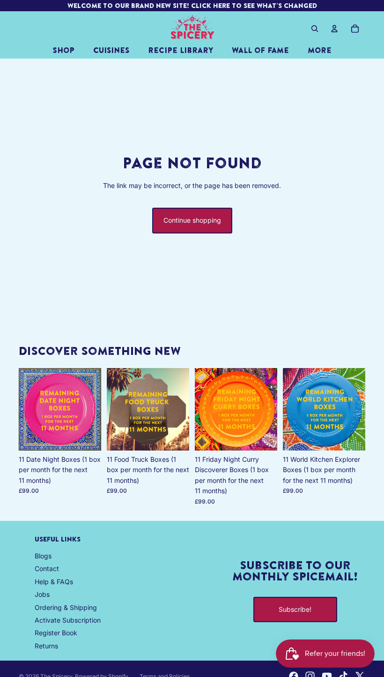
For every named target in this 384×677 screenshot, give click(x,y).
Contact (47, 568)
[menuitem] (319, 50)
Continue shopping (192, 220)
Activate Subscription (68, 620)
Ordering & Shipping (66, 607)
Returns (46, 646)
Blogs (43, 556)
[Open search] (314, 28)
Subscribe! (295, 609)
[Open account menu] (334, 28)
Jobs (42, 594)
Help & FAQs (54, 582)
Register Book (56, 633)
